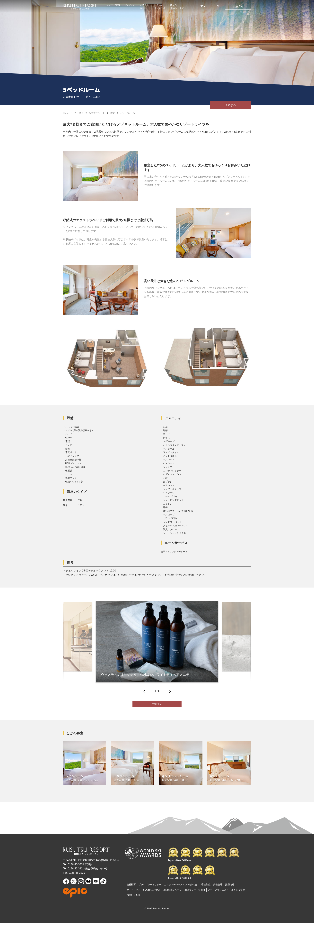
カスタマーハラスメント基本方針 (181, 884)
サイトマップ (133, 889)
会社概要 (131, 884)
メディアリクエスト (218, 889)
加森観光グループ (172, 889)
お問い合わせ (133, 895)
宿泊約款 (205, 884)
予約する (230, 105)
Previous (144, 692)
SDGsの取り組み (152, 889)
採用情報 (229, 884)
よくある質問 (238, 889)
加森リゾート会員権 (194, 889)
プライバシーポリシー (150, 884)
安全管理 (217, 884)
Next (169, 692)
